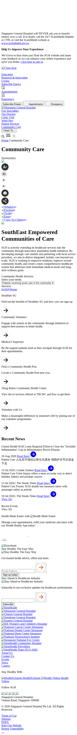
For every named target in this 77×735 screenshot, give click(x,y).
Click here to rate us (32, 61)
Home (5, 140)
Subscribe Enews (12, 104)
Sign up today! (10, 574)
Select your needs (11, 279)
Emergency (56, 104)
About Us (7, 652)
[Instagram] (10, 693)
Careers (5, 665)
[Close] (2, 732)
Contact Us (7, 656)
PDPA (5, 722)
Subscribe (8, 604)
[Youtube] (7, 693)
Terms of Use (9, 715)
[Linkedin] (17, 693)
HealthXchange (31, 678)
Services (6, 286)
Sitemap (6, 718)
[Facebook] (3, 693)
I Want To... (9, 130)
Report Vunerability (12, 728)
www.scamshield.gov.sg (15, 43)
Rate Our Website (11, 725)
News (4, 662)
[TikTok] (14, 693)
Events (5, 659)
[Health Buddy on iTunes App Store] (14, 535)
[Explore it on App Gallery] (14, 542)
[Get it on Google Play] (41, 535)
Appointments (35, 104)
